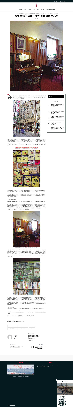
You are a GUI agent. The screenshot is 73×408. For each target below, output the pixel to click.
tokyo (17, 321)
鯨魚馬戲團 (63, 398)
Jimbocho (13, 321)
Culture (22, 13)
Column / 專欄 (62, 397)
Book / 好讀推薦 (18, 13)
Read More (30, 340)
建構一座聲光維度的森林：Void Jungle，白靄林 (21, 383)
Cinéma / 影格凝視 (62, 396)
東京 (21, 321)
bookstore (9, 321)
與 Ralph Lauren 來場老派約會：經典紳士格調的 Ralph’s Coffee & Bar (37, 346)
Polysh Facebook (14, 315)
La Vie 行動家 (19, 312)
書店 (19, 321)
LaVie (37, 18)
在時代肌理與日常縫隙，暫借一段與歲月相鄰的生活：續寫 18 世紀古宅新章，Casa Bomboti (57, 111)
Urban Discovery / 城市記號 (36, 13)
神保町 (23, 321)
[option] (20, 375)
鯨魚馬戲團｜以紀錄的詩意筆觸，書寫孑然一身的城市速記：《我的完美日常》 (62, 403)
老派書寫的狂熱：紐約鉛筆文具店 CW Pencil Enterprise (17, 346)
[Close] (56, 380)
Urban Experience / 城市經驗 (47, 13)
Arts (21, 381)
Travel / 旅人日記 (28, 13)
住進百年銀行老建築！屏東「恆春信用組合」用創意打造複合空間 (33, 336)
